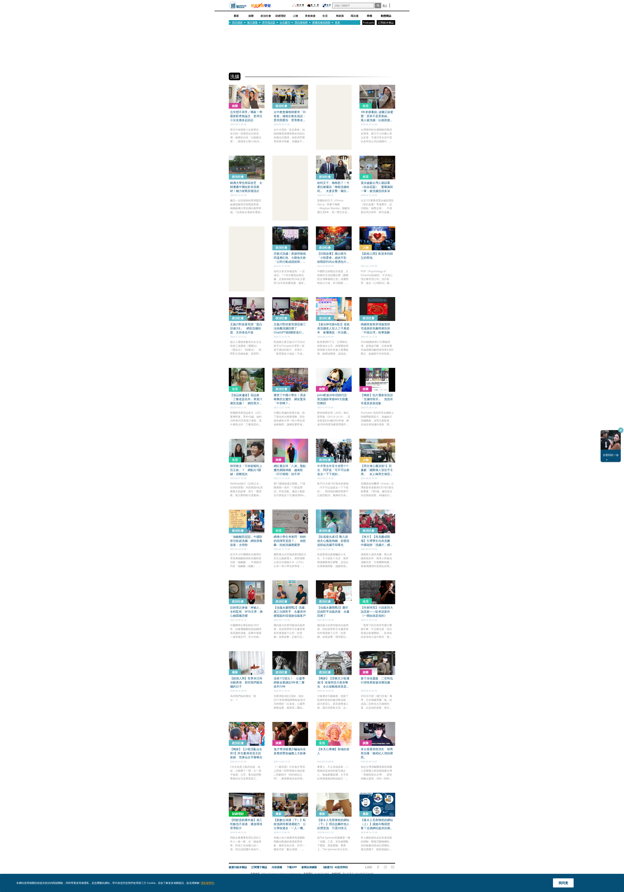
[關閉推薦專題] (620, 430)
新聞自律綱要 (309, 867)
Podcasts (368, 22)
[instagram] (385, 867)
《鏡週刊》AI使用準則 (335, 867)
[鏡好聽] (298, 5)
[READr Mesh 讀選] (327, 5)
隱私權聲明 (207, 883)
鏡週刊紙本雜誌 (238, 867)
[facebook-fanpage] (378, 867)
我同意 (563, 883)
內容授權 (277, 867)
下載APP (292, 867)
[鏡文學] (313, 5)
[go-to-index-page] (238, 5)
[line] (368, 867)
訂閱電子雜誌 (259, 867)
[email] (392, 867)
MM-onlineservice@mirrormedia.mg (281, 873)
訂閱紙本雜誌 (386, 22)
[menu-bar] (389, 5)
